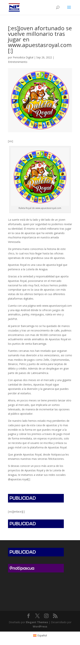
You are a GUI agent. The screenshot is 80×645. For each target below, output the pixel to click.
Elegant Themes (37, 622)
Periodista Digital (23, 57)
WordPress (40, 626)
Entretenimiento (17, 62)
